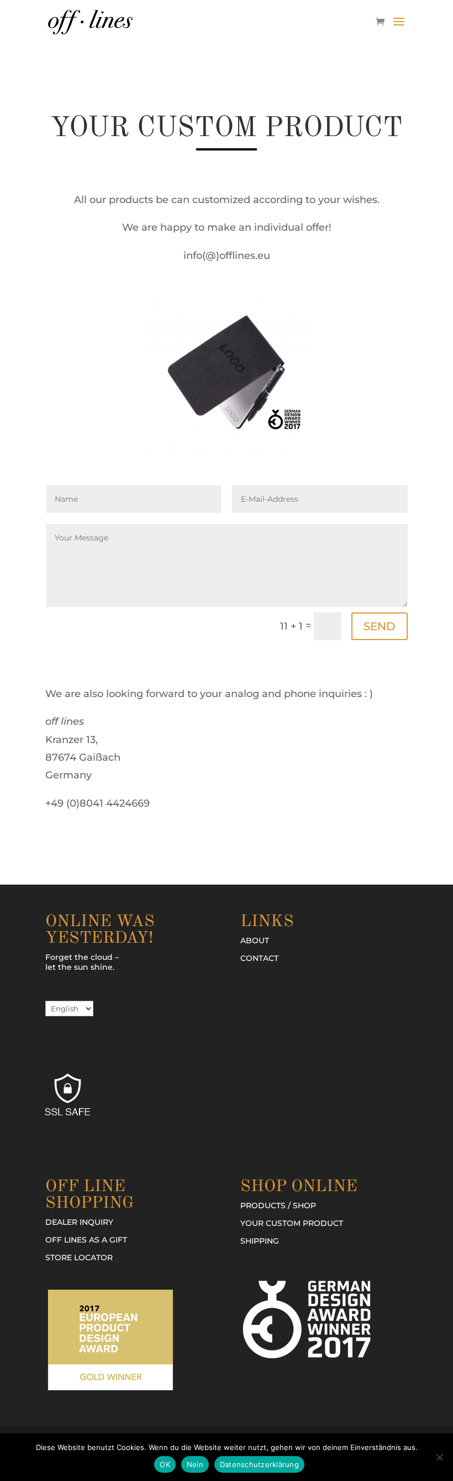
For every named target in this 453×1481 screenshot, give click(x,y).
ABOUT (254, 940)
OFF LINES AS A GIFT (86, 1240)
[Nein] (439, 1457)
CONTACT (259, 958)
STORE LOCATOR (79, 1257)
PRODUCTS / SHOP (278, 1205)
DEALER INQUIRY (79, 1222)
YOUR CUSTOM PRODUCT (291, 1223)
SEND (380, 626)
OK (165, 1464)
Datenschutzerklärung (259, 1464)
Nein (195, 1464)
